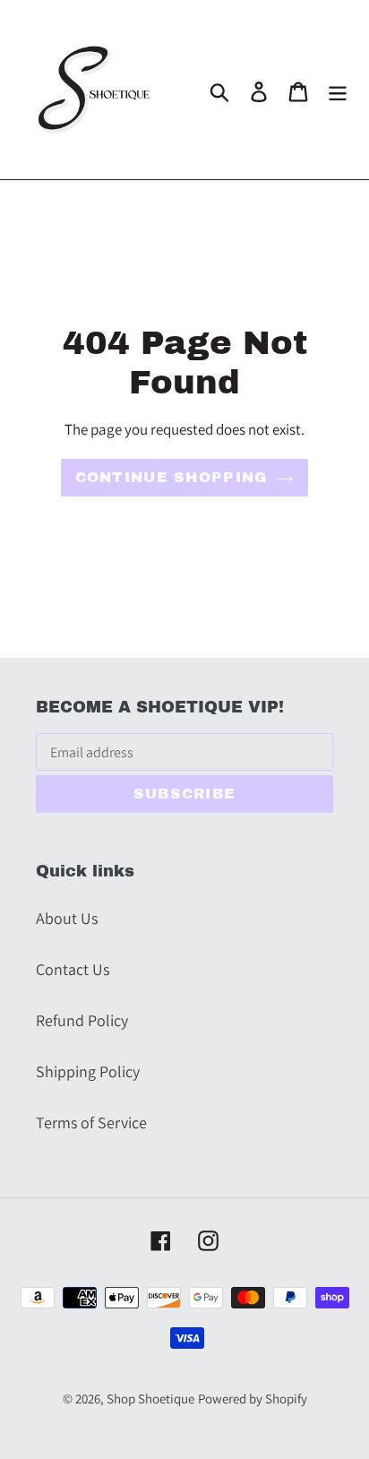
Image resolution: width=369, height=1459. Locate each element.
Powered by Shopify (252, 1398)
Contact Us (72, 969)
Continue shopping (171, 477)
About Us (67, 918)
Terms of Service (91, 1122)
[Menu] (337, 90)
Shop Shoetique (150, 1398)
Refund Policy (82, 1020)
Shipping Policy (88, 1071)
